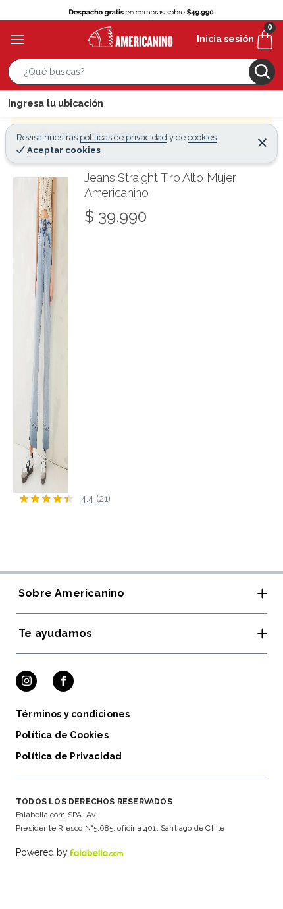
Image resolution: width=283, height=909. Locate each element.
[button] (141, 74)
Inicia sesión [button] (225, 39)
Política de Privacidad (69, 756)
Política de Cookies (62, 735)
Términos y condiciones (73, 714)
